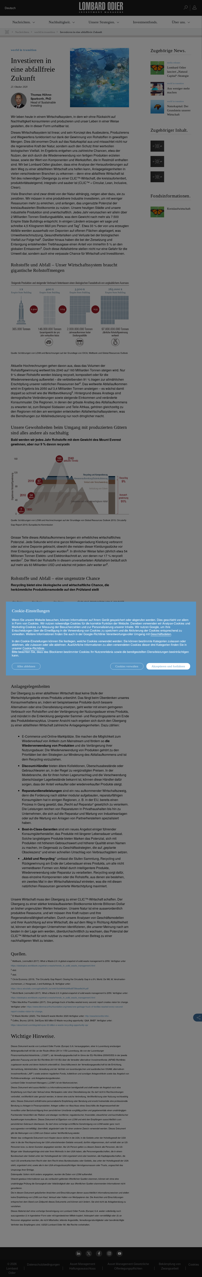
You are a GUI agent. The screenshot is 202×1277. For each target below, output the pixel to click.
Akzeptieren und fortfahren (168, 666)
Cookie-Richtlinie (33, 648)
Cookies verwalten (126, 666)
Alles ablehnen (26, 666)
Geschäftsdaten (161, 634)
